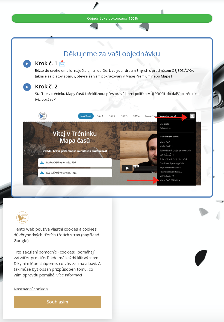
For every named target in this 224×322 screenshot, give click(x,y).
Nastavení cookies (31, 288)
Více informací (69, 275)
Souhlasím (57, 302)
